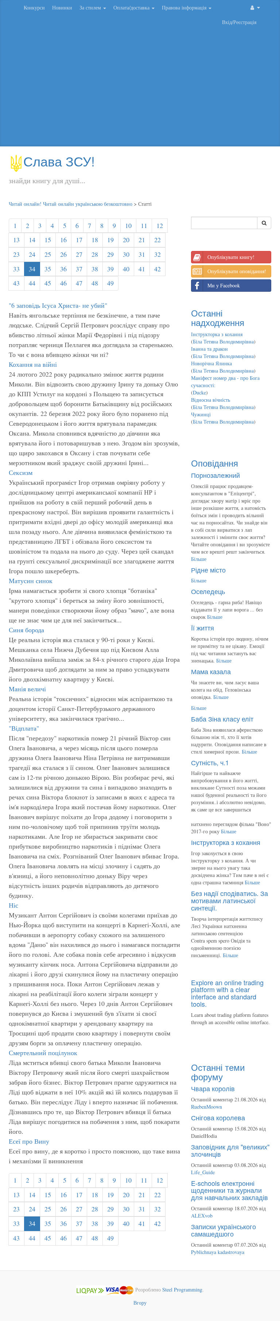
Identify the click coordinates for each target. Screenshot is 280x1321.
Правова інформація (185, 7)
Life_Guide (203, 1172)
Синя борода (26, 629)
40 (126, 268)
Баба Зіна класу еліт (222, 718)
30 (126, 254)
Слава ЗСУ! (59, 161)
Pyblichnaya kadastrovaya (217, 1252)
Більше (198, 558)
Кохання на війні (33, 364)
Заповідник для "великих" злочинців (230, 1150)
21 (142, 239)
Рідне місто (208, 569)
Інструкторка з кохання (216, 334)
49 (110, 283)
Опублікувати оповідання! (236, 271)
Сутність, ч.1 (210, 762)
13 (16, 239)
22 (157, 239)
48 (95, 283)
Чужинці (201, 414)
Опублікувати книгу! (230, 256)
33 (16, 268)
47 (79, 283)
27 (79, 254)
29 (110, 254)
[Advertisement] (140, 88)
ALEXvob (202, 1215)
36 (63, 268)
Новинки (62, 7)
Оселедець (208, 591)
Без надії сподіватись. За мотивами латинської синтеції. (229, 900)
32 (157, 254)
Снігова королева (218, 1117)
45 (47, 283)
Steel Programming (182, 1289)
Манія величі (27, 688)
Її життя (202, 627)
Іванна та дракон (209, 348)
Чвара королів (213, 1088)
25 (47, 254)
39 (110, 268)
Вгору (140, 1302)
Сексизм (20, 472)
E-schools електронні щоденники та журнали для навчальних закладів (229, 1190)
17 (79, 239)
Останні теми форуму (218, 1072)
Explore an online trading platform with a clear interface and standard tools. (227, 993)
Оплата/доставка (132, 7)
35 (47, 268)
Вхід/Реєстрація (239, 22)
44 (32, 283)
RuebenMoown (206, 1106)
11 (144, 225)
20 (126, 239)
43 (16, 283)
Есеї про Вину (29, 1141)
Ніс (13, 905)
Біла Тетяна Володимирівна (223, 341)
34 (32, 268)
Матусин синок (30, 580)
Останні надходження (217, 317)
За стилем (90, 7)
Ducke (199, 392)
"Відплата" (24, 728)
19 (110, 239)
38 (95, 268)
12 (159, 225)
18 (95, 239)
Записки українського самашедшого (223, 1230)
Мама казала (211, 671)
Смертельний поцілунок (43, 1052)
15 (47, 239)
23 (16, 254)
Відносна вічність (210, 399)
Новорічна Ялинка (211, 363)
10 (128, 225)
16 (63, 239)
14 (32, 239)
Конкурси (34, 7)
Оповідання (214, 462)
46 (63, 283)
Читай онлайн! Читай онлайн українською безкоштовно (70, 203)
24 (32, 254)
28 (95, 254)
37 (79, 268)
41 (142, 268)
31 (142, 254)
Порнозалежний (215, 475)
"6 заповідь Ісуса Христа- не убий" (58, 305)
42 (157, 268)
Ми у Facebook (223, 285)
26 (63, 254)
